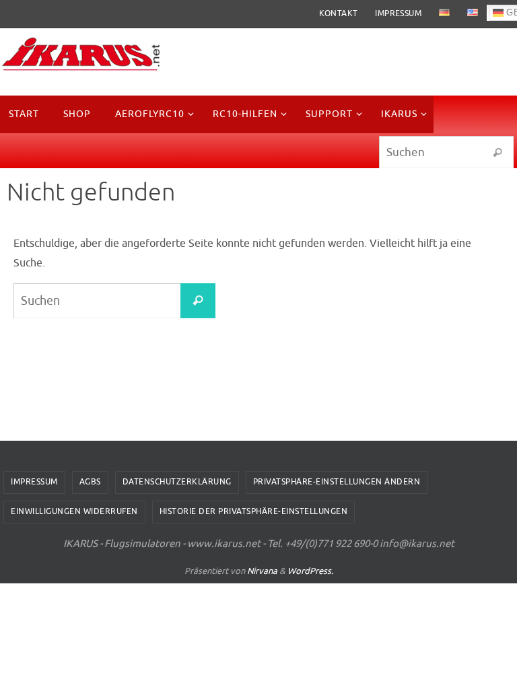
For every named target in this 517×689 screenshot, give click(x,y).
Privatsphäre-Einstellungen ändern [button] (337, 481)
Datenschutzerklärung (177, 481)
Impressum (398, 13)
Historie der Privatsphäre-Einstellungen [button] (254, 511)
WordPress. (310, 571)
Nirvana (262, 571)
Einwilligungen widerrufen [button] (74, 511)
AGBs (90, 481)
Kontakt (338, 13)
